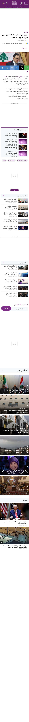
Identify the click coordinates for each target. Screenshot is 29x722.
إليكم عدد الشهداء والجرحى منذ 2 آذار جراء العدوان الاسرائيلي (11, 207)
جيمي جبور (19, 76)
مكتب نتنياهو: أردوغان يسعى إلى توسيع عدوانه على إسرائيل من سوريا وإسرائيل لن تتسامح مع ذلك (11, 143)
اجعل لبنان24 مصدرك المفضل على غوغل (13, 43)
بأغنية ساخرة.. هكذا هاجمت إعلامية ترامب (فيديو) (15, 523)
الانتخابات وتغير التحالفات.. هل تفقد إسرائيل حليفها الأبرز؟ (11, 147)
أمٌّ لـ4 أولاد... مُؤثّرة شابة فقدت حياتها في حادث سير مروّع (10, 267)
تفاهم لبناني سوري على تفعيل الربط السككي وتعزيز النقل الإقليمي (10, 200)
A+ (23, 48)
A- (26, 48)
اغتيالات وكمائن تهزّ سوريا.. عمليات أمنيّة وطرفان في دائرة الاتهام (10, 294)
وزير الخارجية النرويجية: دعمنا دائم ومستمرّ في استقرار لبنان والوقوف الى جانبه (15, 492)
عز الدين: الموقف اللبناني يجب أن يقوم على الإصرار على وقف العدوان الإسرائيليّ (10, 227)
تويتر (5, 76)
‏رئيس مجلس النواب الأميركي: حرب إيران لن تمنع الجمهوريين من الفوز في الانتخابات (11, 154)
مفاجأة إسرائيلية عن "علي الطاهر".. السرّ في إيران (10, 287)
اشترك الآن (6, 7)
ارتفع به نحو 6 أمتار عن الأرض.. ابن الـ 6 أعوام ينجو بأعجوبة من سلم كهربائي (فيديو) (15, 547)
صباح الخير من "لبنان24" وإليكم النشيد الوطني (11, 280)
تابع (15, 190)
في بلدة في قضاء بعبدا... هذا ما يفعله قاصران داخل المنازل (10, 220)
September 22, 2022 (22, 98)
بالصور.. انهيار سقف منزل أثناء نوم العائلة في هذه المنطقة (10, 213)
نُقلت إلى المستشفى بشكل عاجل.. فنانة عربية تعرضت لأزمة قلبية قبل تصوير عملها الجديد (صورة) (10, 274)
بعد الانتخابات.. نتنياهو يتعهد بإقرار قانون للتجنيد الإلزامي (11, 135)
